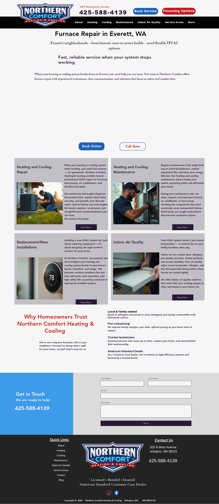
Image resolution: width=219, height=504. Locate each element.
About (61, 445)
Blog (61, 480)
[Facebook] (116, 493)
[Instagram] (109, 493)
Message (105, 402)
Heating (61, 450)
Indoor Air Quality (61, 465)
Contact (61, 475)
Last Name (153, 378)
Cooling (61, 455)
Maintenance (61, 460)
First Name (106, 378)
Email (103, 390)
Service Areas (61, 470)
